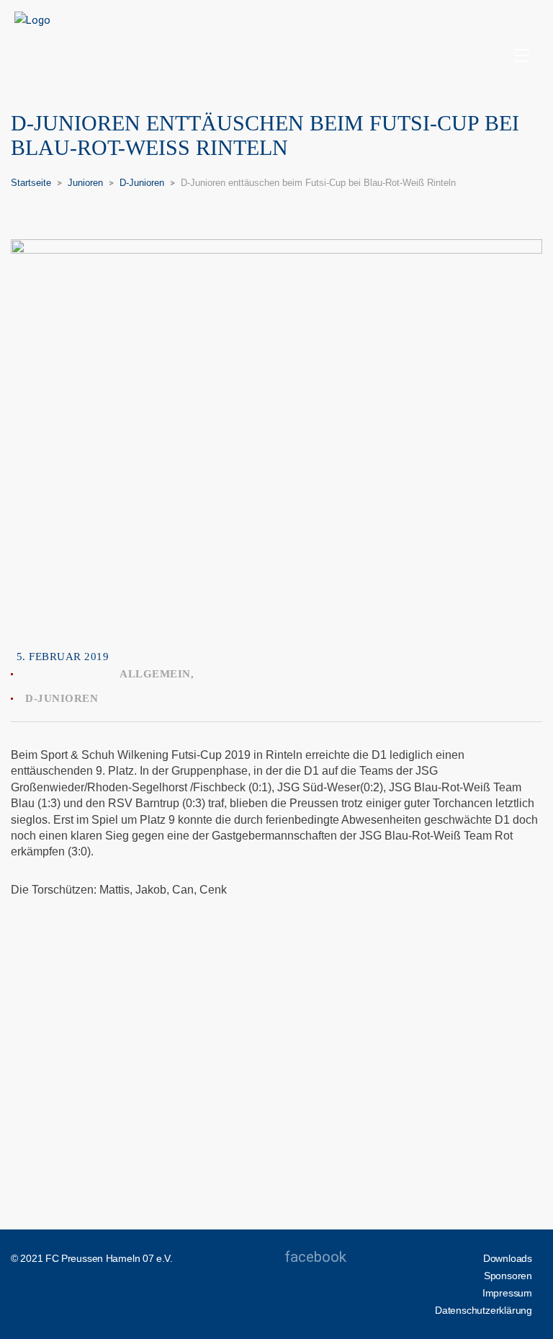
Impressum (507, 1293)
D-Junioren (61, 698)
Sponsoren (508, 1275)
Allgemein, (157, 674)
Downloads (507, 1258)
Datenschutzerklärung (483, 1310)
